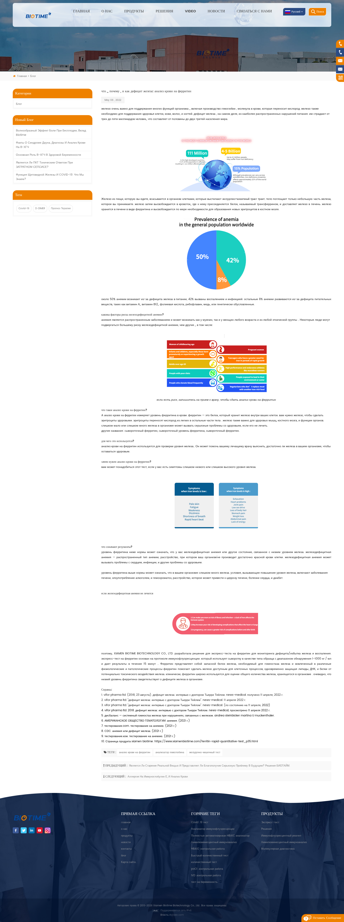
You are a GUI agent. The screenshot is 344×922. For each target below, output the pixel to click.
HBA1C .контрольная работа (208, 849)
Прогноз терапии (61, 208)
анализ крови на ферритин (134, 752)
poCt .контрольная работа (207, 869)
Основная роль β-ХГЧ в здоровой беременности (48, 155)
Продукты (134, 11)
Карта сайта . (129, 862)
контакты (126, 849)
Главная (81, 11)
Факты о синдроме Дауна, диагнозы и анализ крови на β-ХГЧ (50, 144)
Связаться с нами (254, 11)
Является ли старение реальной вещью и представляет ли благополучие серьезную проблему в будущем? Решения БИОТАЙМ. (209, 766)
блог (19, 104)
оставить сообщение (327, 917)
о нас (124, 829)
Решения (164, 11)
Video (190, 11)
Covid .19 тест (199, 822)
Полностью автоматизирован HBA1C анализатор (220, 836)
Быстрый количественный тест (209, 856)
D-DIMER (40, 208)
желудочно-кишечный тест (204, 752)
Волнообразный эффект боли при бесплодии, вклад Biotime (51, 132)
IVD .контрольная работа (206, 875)
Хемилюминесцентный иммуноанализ (214, 842)
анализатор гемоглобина (169, 752)
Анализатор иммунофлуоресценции (212, 829)
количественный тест (204, 862)
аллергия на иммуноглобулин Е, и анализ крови (158, 777)
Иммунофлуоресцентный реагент (281, 836)
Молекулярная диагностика (277, 849)
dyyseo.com (176, 915)
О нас (107, 11)
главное (126, 822)
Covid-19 (24, 208)
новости (126, 842)
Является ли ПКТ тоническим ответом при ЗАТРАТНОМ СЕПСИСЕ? (44, 164)
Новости (216, 11)
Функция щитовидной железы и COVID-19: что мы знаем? (50, 176)
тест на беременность (204, 882)
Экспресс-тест (270, 822)
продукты (126, 836)
